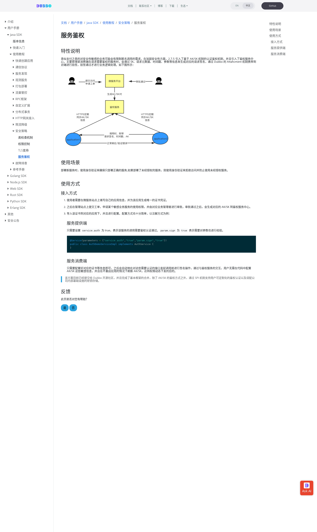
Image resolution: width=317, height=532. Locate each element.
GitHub (272, 5)
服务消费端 (278, 54)
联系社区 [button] (144, 6)
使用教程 (108, 23)
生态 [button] (183, 6)
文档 (64, 23)
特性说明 (275, 24)
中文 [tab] (248, 5)
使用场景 (275, 30)
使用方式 (275, 36)
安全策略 (124, 23)
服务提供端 (278, 48)
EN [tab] (237, 5)
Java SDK (93, 23)
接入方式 (277, 42)
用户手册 (77, 23)
